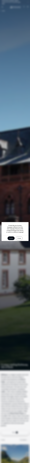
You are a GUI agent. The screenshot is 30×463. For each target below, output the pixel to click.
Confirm (11, 238)
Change (19, 238)
